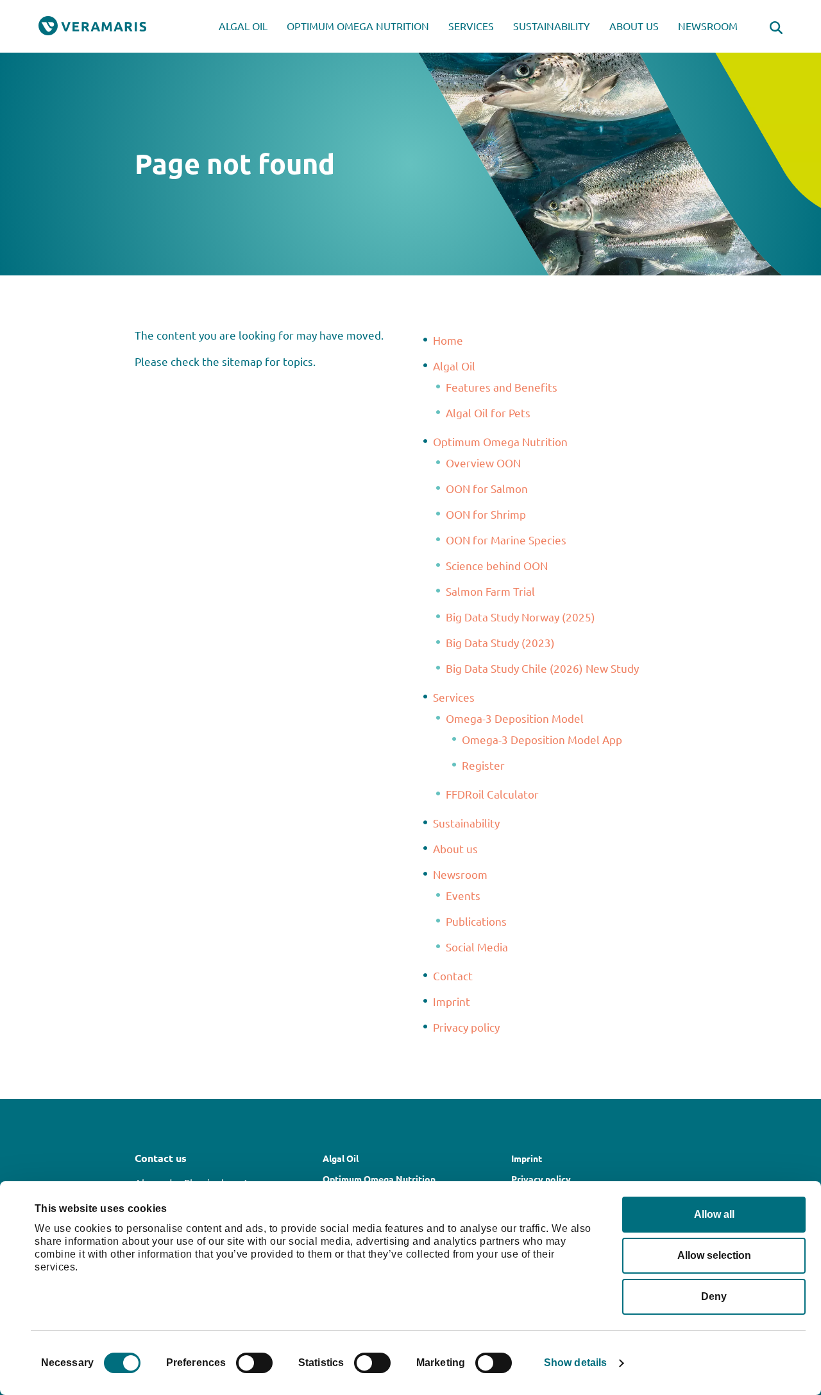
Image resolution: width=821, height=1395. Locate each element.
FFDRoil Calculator (492, 794)
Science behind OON (497, 565)
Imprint (451, 1001)
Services (471, 25)
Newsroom (708, 25)
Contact (453, 975)
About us (634, 25)
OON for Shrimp (486, 514)
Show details (575, 1362)
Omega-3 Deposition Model (515, 718)
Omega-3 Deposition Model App (542, 739)
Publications (476, 921)
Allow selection (714, 1255)
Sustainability (551, 25)
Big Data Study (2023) (500, 642)
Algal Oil (243, 25)
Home (448, 340)
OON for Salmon (487, 488)
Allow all (714, 1214)
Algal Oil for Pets (488, 412)
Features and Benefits (501, 387)
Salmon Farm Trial (490, 591)
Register (483, 765)
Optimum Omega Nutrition (358, 25)
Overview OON (483, 462)
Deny (714, 1296)
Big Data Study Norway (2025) (520, 616)
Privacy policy (466, 1027)
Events (463, 895)
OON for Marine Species (506, 539)
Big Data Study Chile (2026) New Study (542, 668)
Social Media (477, 946)
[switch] (254, 1363)
